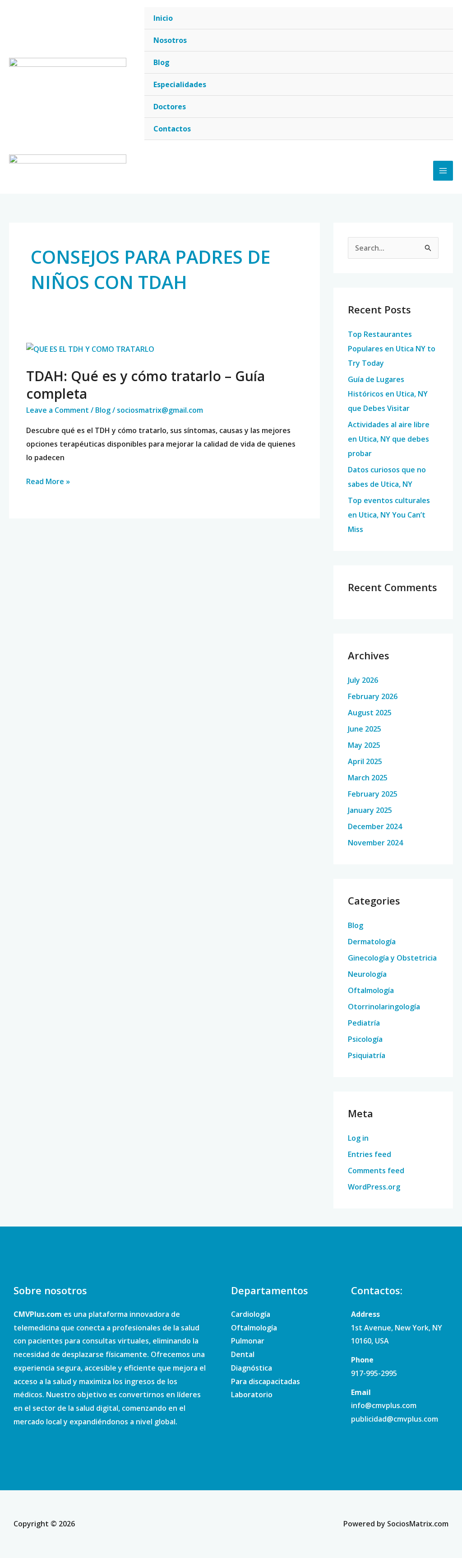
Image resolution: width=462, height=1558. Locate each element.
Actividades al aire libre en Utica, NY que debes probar (389, 439)
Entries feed (369, 1154)
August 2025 (370, 713)
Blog (161, 62)
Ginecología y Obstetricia (392, 958)
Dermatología (372, 942)
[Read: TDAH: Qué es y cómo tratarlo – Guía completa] (90, 349)
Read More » (48, 480)
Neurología (367, 974)
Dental (242, 1354)
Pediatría (364, 1023)
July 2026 (363, 680)
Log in (358, 1138)
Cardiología (250, 1314)
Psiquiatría (366, 1055)
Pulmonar (247, 1341)
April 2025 (365, 761)
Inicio (163, 18)
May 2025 (364, 745)
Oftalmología (371, 990)
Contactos (172, 129)
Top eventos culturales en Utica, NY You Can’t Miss (389, 514)
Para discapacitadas (265, 1381)
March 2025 (368, 778)
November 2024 (375, 843)
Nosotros (170, 40)
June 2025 (364, 729)
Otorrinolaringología (384, 1007)
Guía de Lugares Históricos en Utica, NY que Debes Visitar (388, 393)
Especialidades (179, 84)
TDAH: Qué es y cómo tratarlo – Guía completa (145, 385)
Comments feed (376, 1170)
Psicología (365, 1039)
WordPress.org (374, 1187)
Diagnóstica (251, 1368)
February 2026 (372, 696)
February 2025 (372, 794)
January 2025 (370, 810)
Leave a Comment (57, 410)
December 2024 (375, 826)
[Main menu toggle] (443, 171)
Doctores (169, 107)
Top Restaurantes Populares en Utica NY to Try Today (391, 348)
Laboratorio (252, 1394)
